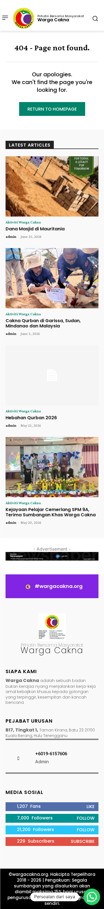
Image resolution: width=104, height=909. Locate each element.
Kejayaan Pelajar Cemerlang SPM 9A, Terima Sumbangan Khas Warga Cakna (51, 512)
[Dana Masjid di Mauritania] (52, 186)
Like (91, 806)
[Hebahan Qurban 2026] (52, 375)
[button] (91, 897)
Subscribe (83, 841)
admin (11, 236)
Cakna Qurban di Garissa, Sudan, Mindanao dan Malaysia (43, 323)
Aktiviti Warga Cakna (23, 222)
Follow (86, 818)
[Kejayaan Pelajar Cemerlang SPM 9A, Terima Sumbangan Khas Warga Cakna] (52, 467)
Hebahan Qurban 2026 (31, 418)
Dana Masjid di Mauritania (35, 229)
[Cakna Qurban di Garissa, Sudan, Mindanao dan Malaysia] (52, 278)
